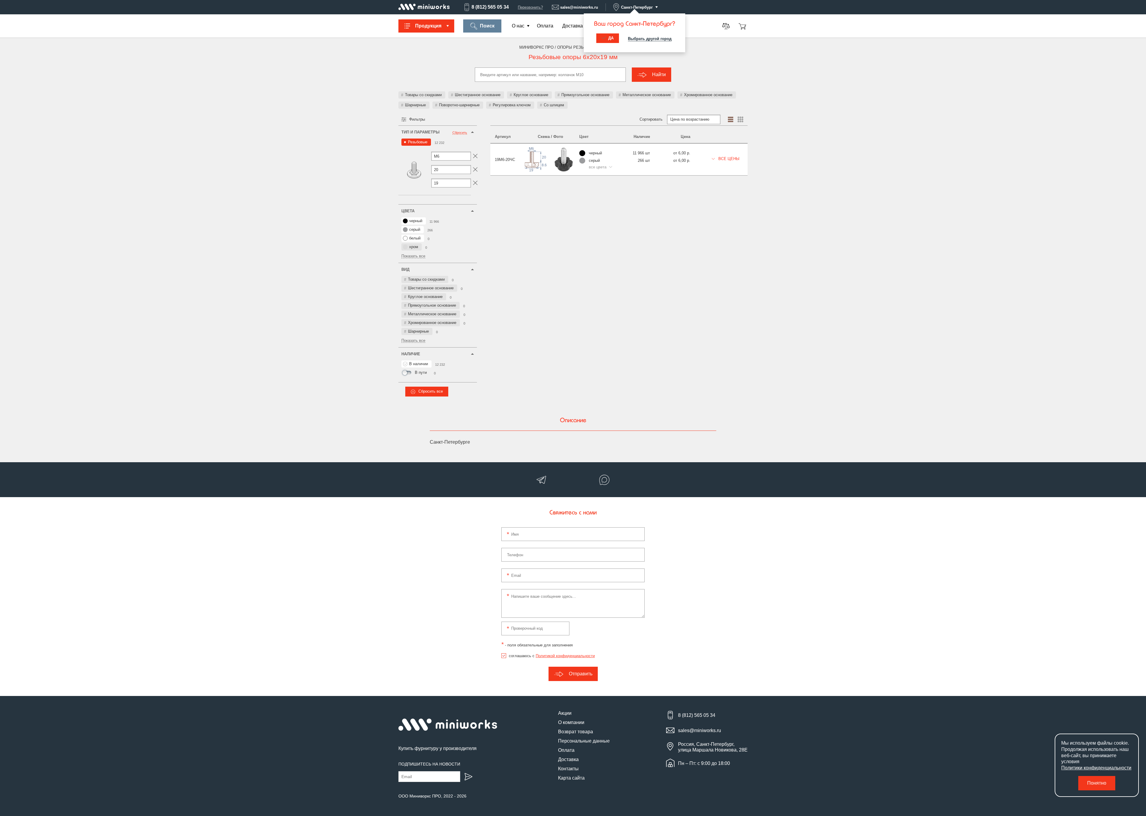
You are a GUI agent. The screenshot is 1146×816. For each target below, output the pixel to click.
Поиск (487, 25)
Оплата (545, 25)
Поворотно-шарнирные (459, 105)
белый (414, 238)
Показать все (413, 256)
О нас (518, 25)
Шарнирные (415, 105)
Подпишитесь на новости (429, 764)
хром (413, 247)
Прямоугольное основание (585, 95)
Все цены (728, 158)
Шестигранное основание (477, 95)
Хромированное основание (708, 95)
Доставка (572, 25)
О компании (571, 722)
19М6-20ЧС (505, 159)
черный (415, 221)
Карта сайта (571, 777)
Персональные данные (584, 740)
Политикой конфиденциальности (565, 656)
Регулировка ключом (512, 105)
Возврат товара (575, 731)
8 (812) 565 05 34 (490, 7)
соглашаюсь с (552, 656)
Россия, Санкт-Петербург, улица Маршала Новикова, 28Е (713, 747)
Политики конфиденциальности (1096, 767)
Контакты (568, 768)
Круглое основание (531, 95)
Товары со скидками (423, 95)
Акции (565, 713)
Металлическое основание (647, 95)
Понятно (1096, 783)
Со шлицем (554, 105)
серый (414, 229)
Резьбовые (417, 142)
